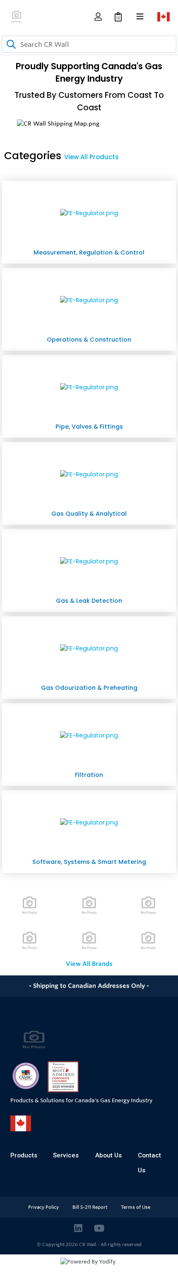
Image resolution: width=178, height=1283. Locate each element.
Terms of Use (135, 1207)
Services (66, 1155)
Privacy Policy (44, 1207)
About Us (108, 1155)
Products (23, 1155)
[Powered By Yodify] (89, 1269)
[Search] (9, 44)
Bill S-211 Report (90, 1207)
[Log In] (98, 17)
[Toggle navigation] (140, 16)
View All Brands (89, 964)
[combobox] (89, 44)
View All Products (91, 157)
